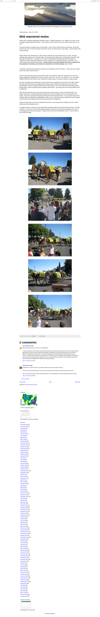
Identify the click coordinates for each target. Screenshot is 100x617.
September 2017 (24, 470)
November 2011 (24, 555)
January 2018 (23, 467)
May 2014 (22, 500)
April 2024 (22, 430)
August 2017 (23, 472)
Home (50, 382)
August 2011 (23, 561)
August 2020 (23, 456)
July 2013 (22, 518)
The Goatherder (27, 345)
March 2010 (23, 592)
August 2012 (23, 539)
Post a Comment (25, 378)
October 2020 (23, 454)
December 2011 (24, 553)
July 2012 (22, 541)
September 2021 (24, 448)
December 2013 (24, 509)
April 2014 (22, 502)
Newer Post (22, 382)
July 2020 (22, 457)
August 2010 (23, 583)
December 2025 (24, 424)
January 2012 (23, 552)
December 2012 (24, 531)
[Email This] (39, 336)
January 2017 (23, 478)
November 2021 (24, 444)
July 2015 (22, 485)
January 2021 (23, 452)
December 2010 (24, 576)
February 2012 (23, 550)
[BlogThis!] (40, 336)
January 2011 (23, 574)
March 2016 (23, 481)
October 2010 (23, 579)
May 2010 (22, 589)
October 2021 (23, 446)
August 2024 (23, 428)
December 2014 (24, 492)
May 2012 (22, 544)
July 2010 (22, 585)
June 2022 (23, 435)
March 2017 (23, 476)
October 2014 (23, 494)
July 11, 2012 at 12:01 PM (29, 360)
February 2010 (23, 594)
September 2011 (24, 559)
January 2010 (23, 596)
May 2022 (22, 437)
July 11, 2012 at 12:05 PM (29, 375)
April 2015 (22, 489)
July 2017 (22, 474)
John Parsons (26, 365)
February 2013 (23, 528)
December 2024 (24, 426)
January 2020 (23, 463)
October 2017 (23, 468)
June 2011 (22, 565)
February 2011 (23, 572)
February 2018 (23, 465)
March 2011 (23, 570)
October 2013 (23, 513)
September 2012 (24, 537)
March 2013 (23, 526)
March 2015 (23, 491)
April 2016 (22, 480)
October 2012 (23, 535)
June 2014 (23, 498)
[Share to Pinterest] (44, 336)
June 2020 (23, 459)
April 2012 (22, 546)
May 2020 (22, 461)
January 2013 (23, 529)
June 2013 (23, 520)
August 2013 (23, 517)
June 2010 (23, 587)
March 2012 (23, 548)
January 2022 (23, 441)
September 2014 (24, 496)
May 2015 (22, 487)
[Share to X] (41, 336)
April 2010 (22, 590)
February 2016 (23, 483)
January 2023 (23, 433)
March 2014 (23, 504)
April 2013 (22, 524)
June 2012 (23, 542)
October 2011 (23, 557)
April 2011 (22, 568)
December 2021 (24, 443)
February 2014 (23, 505)
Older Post (77, 382)
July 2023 (22, 432)
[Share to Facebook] (43, 336)
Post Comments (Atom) (31, 384)
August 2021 (23, 450)
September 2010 (24, 581)
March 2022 (23, 439)
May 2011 (22, 566)
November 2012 (24, 533)
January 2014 (23, 507)
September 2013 (24, 515)
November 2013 (24, 511)
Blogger (53, 613)
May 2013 (22, 522)
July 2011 (22, 563)
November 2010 (24, 577)
